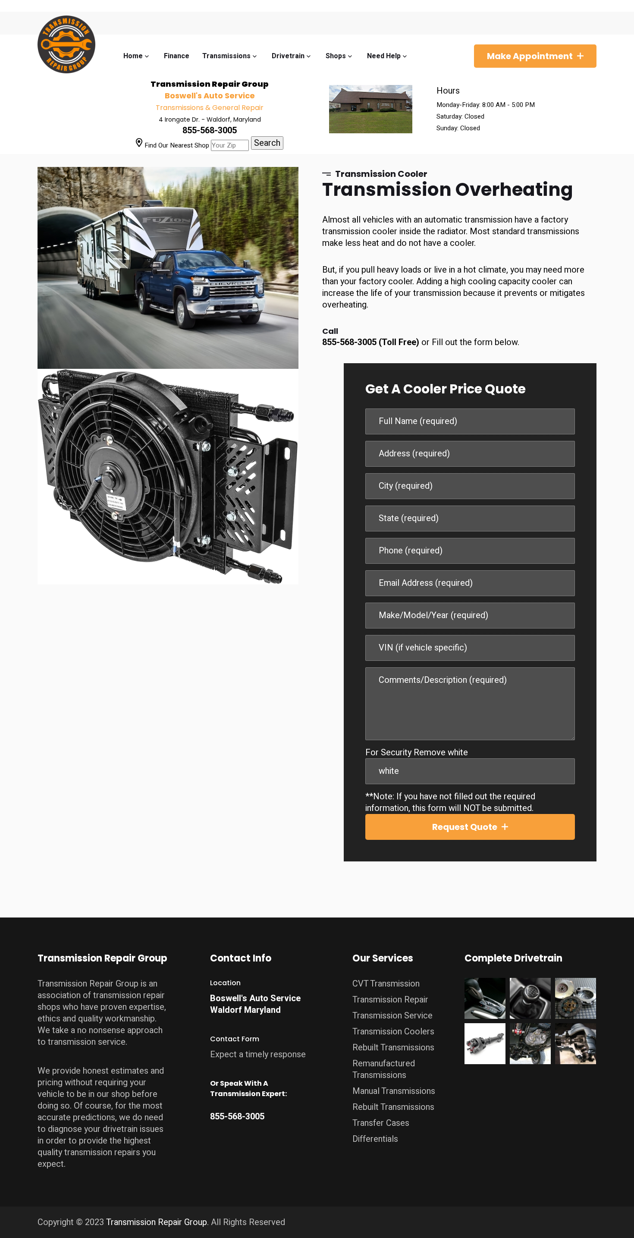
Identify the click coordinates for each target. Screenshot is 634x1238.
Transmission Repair (390, 999)
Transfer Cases (380, 1123)
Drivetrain (288, 56)
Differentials (375, 1139)
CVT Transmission (386, 984)
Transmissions (226, 56)
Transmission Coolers (393, 1031)
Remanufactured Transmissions (383, 1069)
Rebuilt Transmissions (393, 1047)
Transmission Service (392, 1015)
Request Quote (464, 827)
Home (133, 56)
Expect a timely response (258, 1054)
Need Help (384, 56)
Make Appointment (530, 56)
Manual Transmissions (393, 1091)
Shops (336, 56)
